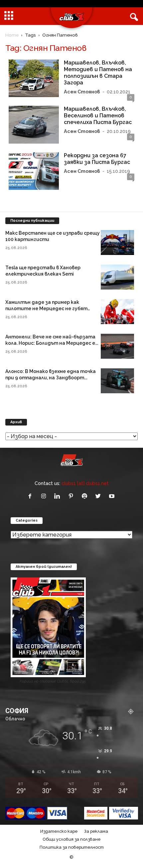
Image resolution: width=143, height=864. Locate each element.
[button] (132, 16)
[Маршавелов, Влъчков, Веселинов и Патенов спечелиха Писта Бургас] (34, 125)
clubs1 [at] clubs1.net (85, 483)
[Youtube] (112, 496)
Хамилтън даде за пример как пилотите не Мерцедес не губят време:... (46, 308)
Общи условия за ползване (71, 839)
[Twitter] (99, 496)
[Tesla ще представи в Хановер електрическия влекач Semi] (117, 277)
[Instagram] (45, 496)
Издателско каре (58, 831)
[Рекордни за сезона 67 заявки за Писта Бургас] (34, 171)
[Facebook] (31, 496)
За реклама (96, 831)
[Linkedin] (59, 496)
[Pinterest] (72, 496)
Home (12, 35)
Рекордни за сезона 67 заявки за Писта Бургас (97, 158)
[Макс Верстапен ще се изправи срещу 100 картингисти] (117, 242)
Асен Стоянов (82, 91)
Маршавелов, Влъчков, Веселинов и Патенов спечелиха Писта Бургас (98, 115)
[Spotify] (86, 496)
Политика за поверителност (72, 847)
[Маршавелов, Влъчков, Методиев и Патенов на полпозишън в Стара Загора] (34, 78)
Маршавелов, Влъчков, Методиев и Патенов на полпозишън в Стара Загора (98, 73)
